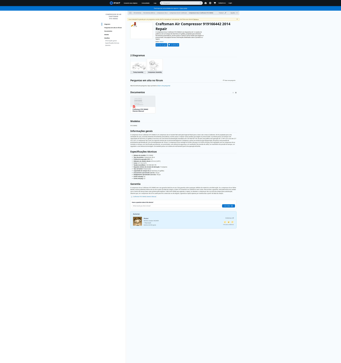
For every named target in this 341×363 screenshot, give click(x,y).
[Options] (130, 13)
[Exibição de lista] (233, 92)
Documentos (108, 31)
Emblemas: (229, 218)
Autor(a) (136, 214)
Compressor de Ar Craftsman (178, 13)
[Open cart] (215, 3)
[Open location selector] (210, 3)
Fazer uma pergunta (230, 80)
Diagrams (107, 24)
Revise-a (195, 19)
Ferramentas (137, 13)
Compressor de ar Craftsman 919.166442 (113, 16)
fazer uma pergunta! (164, 85)
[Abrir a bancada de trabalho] (205, 3)
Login (230, 3)
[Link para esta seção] (129, 92)
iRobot (161, 41)
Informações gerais (111, 41)
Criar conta (183, 8)
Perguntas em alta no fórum (113, 27)
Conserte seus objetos (130, 3)
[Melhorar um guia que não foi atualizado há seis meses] (232, 222)
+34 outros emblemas (228, 224)
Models (106, 34)
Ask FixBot (227, 206)
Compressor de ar (162, 13)
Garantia (107, 45)
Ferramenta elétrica (149, 13)
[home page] (115, 3)
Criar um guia (162, 45)
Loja (155, 3)
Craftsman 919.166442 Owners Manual (144, 196)
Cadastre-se (222, 3)
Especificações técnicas (112, 43)
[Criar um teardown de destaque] (228, 222)
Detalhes (107, 38)
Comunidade (145, 3)
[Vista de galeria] (235, 92)
